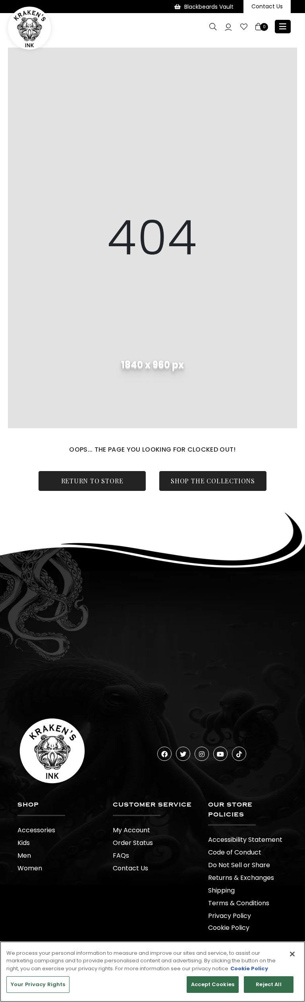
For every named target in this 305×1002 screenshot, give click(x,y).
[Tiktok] (239, 754)
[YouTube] (220, 754)
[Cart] (259, 27)
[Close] (292, 954)
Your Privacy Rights (38, 984)
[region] (152, 971)
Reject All (268, 984)
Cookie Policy (228, 927)
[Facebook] (164, 754)
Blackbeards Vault (209, 7)
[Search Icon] (212, 26)
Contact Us (267, 6)
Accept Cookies (212, 984)
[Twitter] (183, 754)
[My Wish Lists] (243, 27)
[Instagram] (202, 754)
